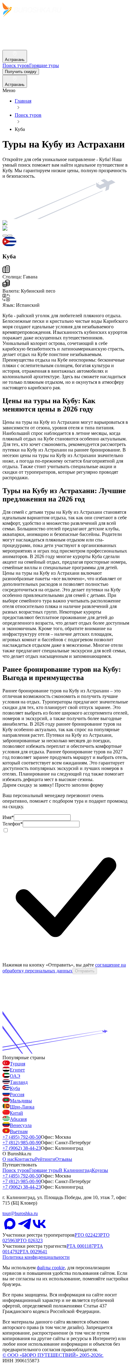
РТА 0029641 (33, 1251)
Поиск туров (28, 115)
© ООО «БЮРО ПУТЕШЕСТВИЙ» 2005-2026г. (52, 1355)
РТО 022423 (87, 1235)
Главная (23, 100)
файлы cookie (51, 1267)
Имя (8, 817)
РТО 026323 (30, 1240)
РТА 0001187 (80, 1246)
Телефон (12, 823)
